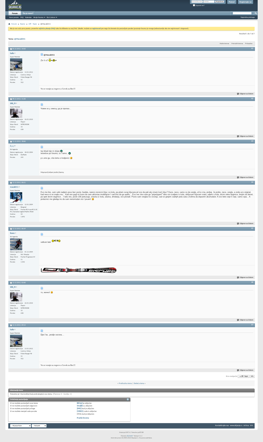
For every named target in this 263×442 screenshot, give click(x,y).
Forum (15, 13)
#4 (252, 182)
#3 (252, 141)
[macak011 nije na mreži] (16, 197)
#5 (252, 228)
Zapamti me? (200, 5)
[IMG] (79, 409)
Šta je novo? (28, 13)
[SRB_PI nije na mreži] (16, 113)
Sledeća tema (139, 383)
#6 (252, 282)
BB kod (79, 403)
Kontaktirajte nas (222, 425)
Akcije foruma (38, 17)
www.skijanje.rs (236, 425)
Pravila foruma (83, 418)
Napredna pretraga (248, 17)
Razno (22, 24)
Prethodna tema (125, 383)
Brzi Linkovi (51, 17)
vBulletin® (130, 436)
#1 (252, 49)
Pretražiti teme (236, 43)
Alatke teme (224, 43)
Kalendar (28, 17)
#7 (252, 325)
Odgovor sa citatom (246, 94)
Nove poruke (14, 17)
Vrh (252, 376)
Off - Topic (33, 24)
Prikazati (248, 43)
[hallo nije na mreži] (16, 64)
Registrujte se (245, 2)
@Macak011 (19, 39)
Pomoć (232, 2)
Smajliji (80, 406)
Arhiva (246, 425)
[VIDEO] (80, 411)
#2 (252, 99)
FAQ (22, 17)
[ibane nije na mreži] (16, 244)
